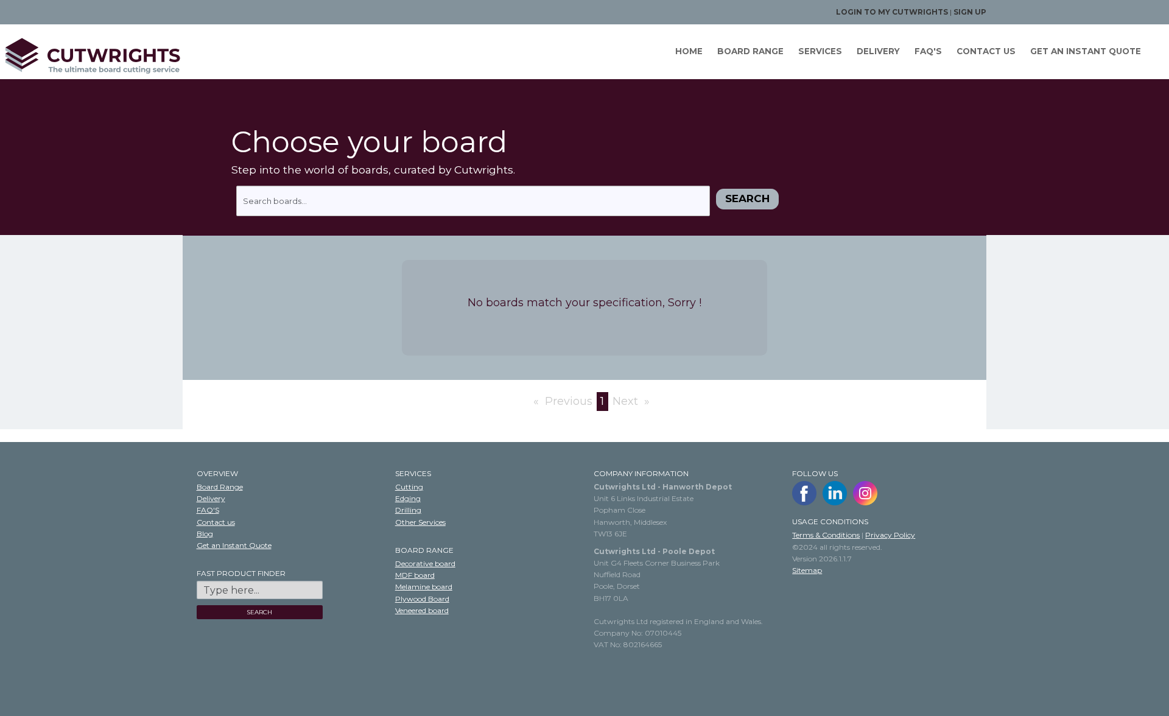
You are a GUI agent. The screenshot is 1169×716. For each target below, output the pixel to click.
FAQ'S (928, 51)
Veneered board (422, 610)
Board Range (750, 51)
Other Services (420, 522)
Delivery (878, 51)
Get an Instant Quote (234, 545)
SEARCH (259, 612)
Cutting (409, 486)
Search (747, 198)
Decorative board (425, 563)
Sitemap (807, 570)
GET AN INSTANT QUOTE (1085, 51)
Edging (408, 498)
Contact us (986, 51)
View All (17, 436)
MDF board (415, 575)
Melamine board (423, 586)
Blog (205, 533)
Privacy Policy (890, 534)
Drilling (408, 509)
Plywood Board (422, 598)
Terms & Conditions (826, 534)
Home (689, 51)
